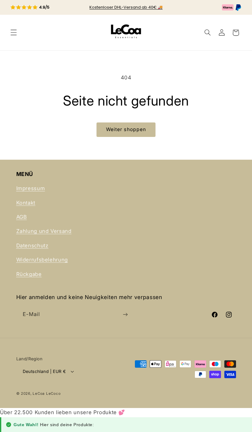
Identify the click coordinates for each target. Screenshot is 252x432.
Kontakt (25, 203)
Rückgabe (29, 274)
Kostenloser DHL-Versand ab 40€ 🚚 (126, 7)
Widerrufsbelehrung (42, 260)
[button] (13, 33)
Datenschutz (32, 245)
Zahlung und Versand (44, 231)
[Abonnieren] (125, 314)
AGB (21, 217)
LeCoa (39, 393)
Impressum (30, 188)
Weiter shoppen (126, 129)
